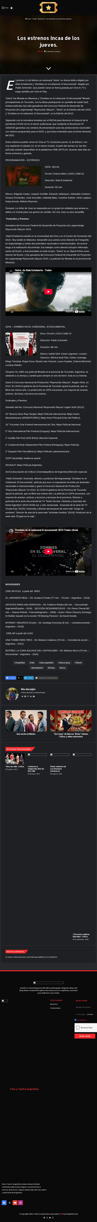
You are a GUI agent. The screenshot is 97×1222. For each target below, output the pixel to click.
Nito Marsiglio (28, 689)
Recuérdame (81, 1020)
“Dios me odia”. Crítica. (14, 766)
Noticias (41, 19)
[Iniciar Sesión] (11, 8)
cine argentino (46, 662)
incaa (62, 667)
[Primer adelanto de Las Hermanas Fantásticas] (59, 758)
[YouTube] (33, 696)
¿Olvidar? (90, 1014)
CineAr (79, 662)
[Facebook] (25, 696)
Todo (34, 19)
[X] (28, 696)
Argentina (20, 662)
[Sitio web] (22, 696)
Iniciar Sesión (84, 1036)
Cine (32, 662)
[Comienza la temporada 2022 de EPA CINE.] (37, 758)
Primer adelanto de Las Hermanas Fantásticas (58, 768)
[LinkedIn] (30, 696)
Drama (52, 667)
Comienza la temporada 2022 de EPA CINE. (36, 768)
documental (37, 667)
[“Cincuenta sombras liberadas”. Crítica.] (82, 842)
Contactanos (55, 1008)
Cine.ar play (64, 662)
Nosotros (54, 1004)
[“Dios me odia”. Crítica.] (14, 758)
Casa (29, 19)
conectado (30, 957)
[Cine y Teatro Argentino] (48, 8)
